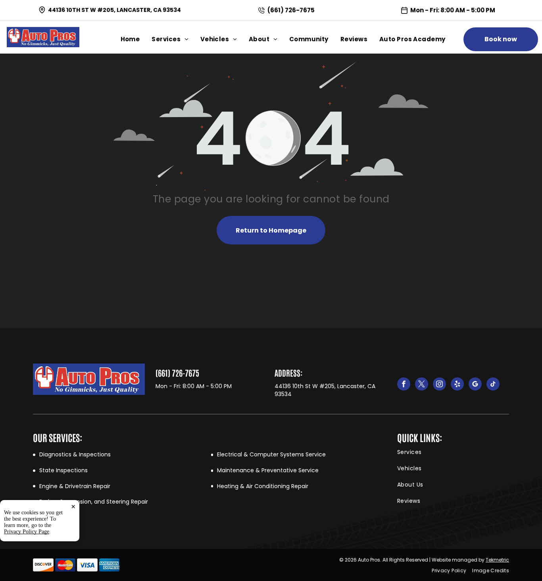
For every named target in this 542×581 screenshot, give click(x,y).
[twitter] (421, 384)
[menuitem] (136, 39)
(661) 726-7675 (291, 10)
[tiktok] (493, 384)
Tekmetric (497, 559)
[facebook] (403, 384)
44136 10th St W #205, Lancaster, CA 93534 (114, 10)
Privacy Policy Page (26, 532)
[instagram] (439, 384)
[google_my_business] (475, 384)
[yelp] (457, 384)
